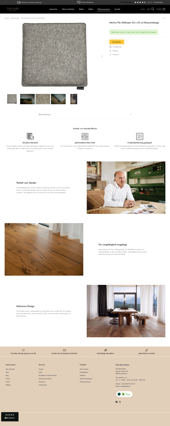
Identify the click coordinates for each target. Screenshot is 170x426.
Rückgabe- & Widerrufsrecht (48, 375)
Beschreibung (44, 114)
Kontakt (117, 9)
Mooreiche (53, 9)
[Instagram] (120, 402)
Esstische (82, 375)
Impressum (42, 382)
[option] (54, 56)
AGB (40, 372)
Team (7, 372)
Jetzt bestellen (116, 42)
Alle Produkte (84, 369)
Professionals (43, 385)
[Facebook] (116, 402)
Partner (8, 379)
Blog (7, 375)
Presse (8, 382)
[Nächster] (101, 56)
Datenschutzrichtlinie (45, 379)
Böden (81, 9)
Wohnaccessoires (103, 9)
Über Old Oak (10, 369)
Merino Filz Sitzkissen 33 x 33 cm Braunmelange (33, 18)
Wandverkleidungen (86, 379)
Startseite (7, 18)
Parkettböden (84, 372)
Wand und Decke (68, 9)
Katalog (8, 385)
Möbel (90, 9)
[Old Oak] (13, 9)
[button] (10, 416)
